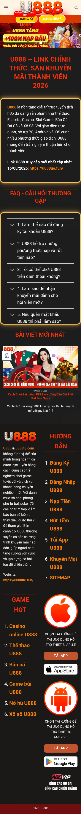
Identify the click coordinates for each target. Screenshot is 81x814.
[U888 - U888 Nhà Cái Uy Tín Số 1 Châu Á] (41, 7)
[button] (5, 7)
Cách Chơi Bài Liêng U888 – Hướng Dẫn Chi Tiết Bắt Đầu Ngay (40, 396)
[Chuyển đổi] (12, 225)
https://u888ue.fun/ (46, 168)
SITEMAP (60, 577)
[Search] (76, 7)
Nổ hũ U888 (23, 703)
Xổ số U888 (22, 714)
